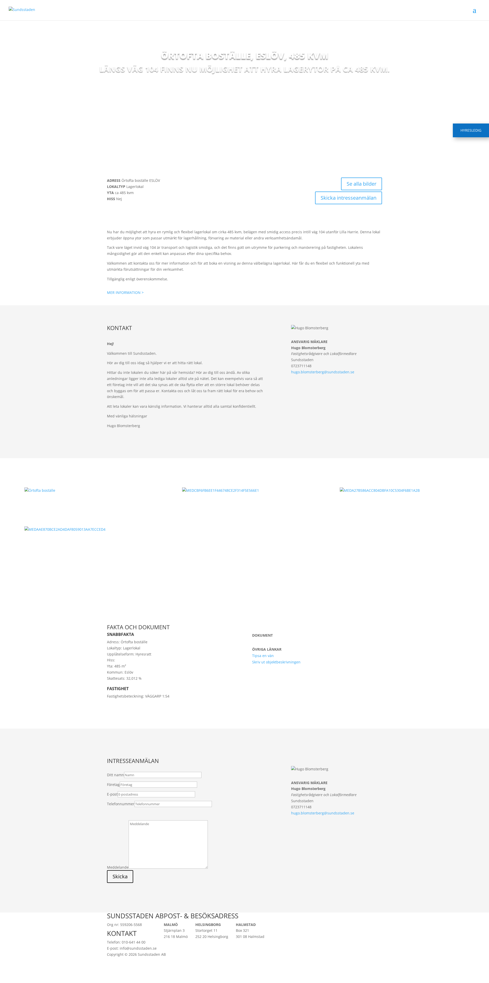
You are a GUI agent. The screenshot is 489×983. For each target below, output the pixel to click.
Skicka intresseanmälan (348, 197)
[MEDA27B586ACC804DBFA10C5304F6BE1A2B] (402, 490)
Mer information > (125, 292)
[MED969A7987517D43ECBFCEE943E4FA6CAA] (86, 490)
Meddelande (118, 867)
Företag (113, 784)
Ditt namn (115, 774)
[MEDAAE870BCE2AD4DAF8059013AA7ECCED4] (86, 529)
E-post (112, 794)
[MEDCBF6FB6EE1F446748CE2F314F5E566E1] (244, 490)
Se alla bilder (361, 183)
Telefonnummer (120, 803)
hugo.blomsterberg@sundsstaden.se (322, 372)
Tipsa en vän (263, 655)
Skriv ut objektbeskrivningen (276, 662)
